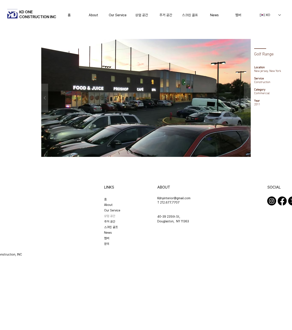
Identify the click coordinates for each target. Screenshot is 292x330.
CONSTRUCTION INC (37, 17)
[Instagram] (271, 200)
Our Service (112, 210)
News (108, 232)
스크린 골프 (111, 227)
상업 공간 (109, 216)
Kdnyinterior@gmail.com (173, 198)
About (108, 205)
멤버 (106, 238)
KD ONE (26, 12)
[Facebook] (282, 200)
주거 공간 (109, 221)
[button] (142, 15)
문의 (106, 243)
